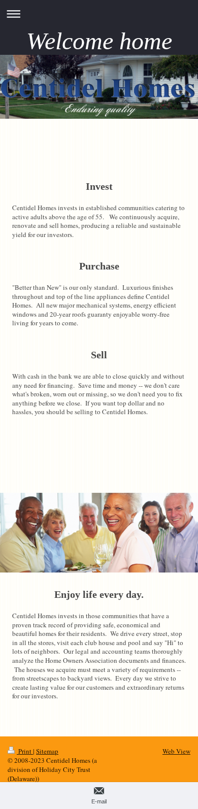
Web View (176, 751)
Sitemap (47, 751)
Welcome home (99, 40)
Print (25, 751)
